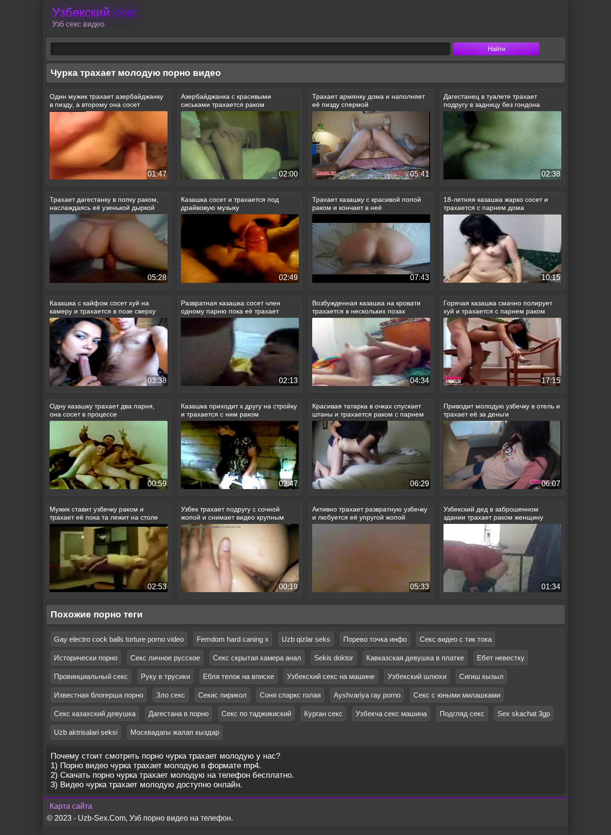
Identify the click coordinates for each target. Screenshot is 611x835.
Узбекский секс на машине (331, 676)
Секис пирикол (222, 695)
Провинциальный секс (91, 676)
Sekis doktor (333, 658)
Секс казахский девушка (95, 714)
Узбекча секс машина (391, 714)
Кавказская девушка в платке (415, 658)
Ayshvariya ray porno (367, 695)
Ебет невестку (501, 658)
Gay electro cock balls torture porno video (119, 639)
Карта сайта (71, 806)
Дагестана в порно (178, 714)
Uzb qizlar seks (306, 639)
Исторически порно (85, 658)
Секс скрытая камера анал (257, 658)
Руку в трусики (165, 676)
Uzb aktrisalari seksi (85, 732)
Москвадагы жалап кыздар (174, 732)
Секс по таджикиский (256, 714)
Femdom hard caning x (233, 639)
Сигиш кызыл (481, 676)
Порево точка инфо (375, 639)
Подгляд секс (462, 714)
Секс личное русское (165, 658)
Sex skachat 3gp (523, 714)
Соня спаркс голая (290, 695)
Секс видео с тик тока (456, 639)
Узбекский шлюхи (417, 676)
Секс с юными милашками (456, 695)
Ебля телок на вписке (238, 676)
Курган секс (323, 714)
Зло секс (170, 695)
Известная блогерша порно (98, 695)
